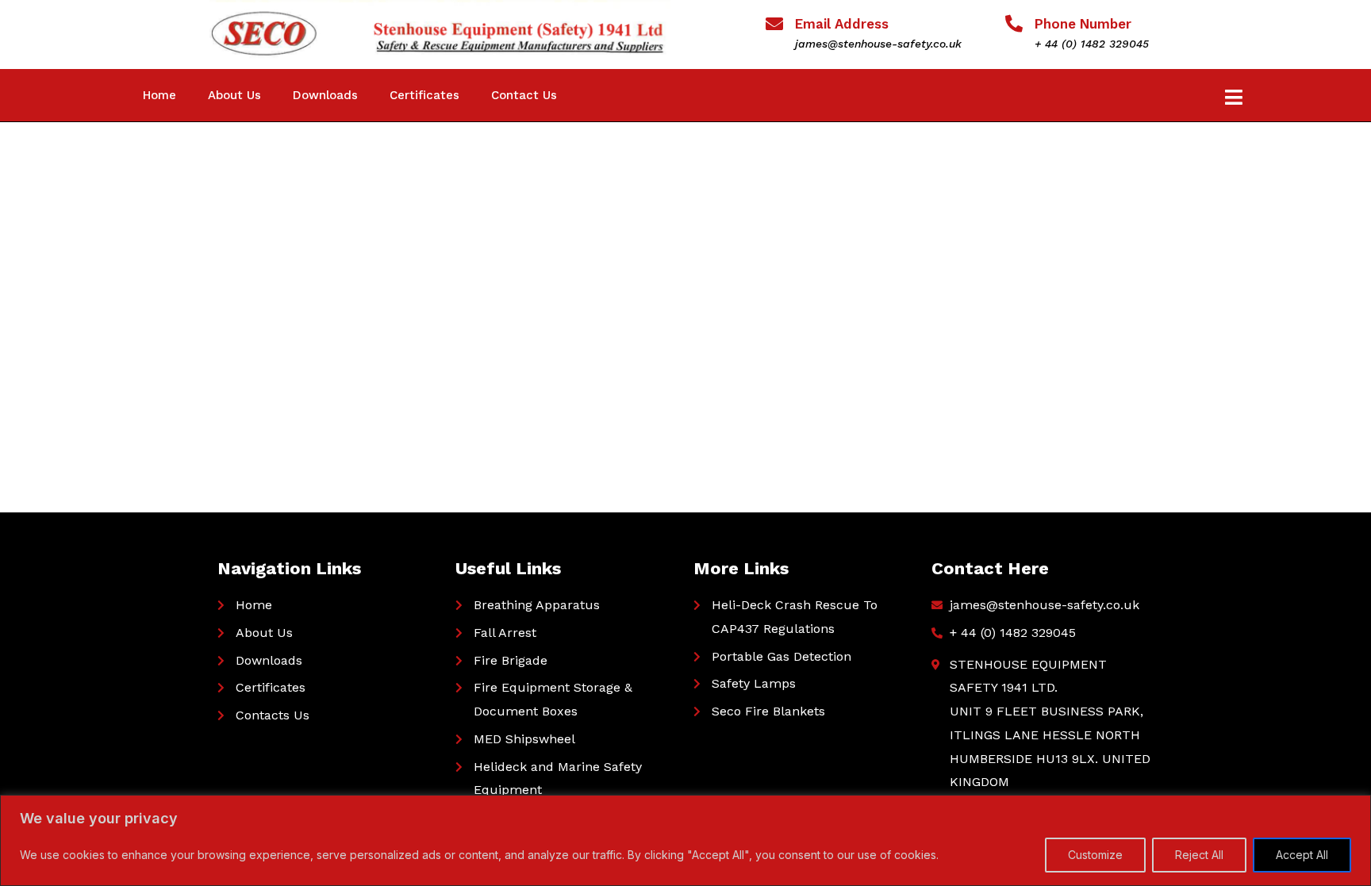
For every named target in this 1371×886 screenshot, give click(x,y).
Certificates (424, 95)
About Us (234, 95)
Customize (1095, 854)
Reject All (1199, 854)
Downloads (325, 95)
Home (159, 95)
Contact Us (524, 95)
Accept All (1302, 854)
